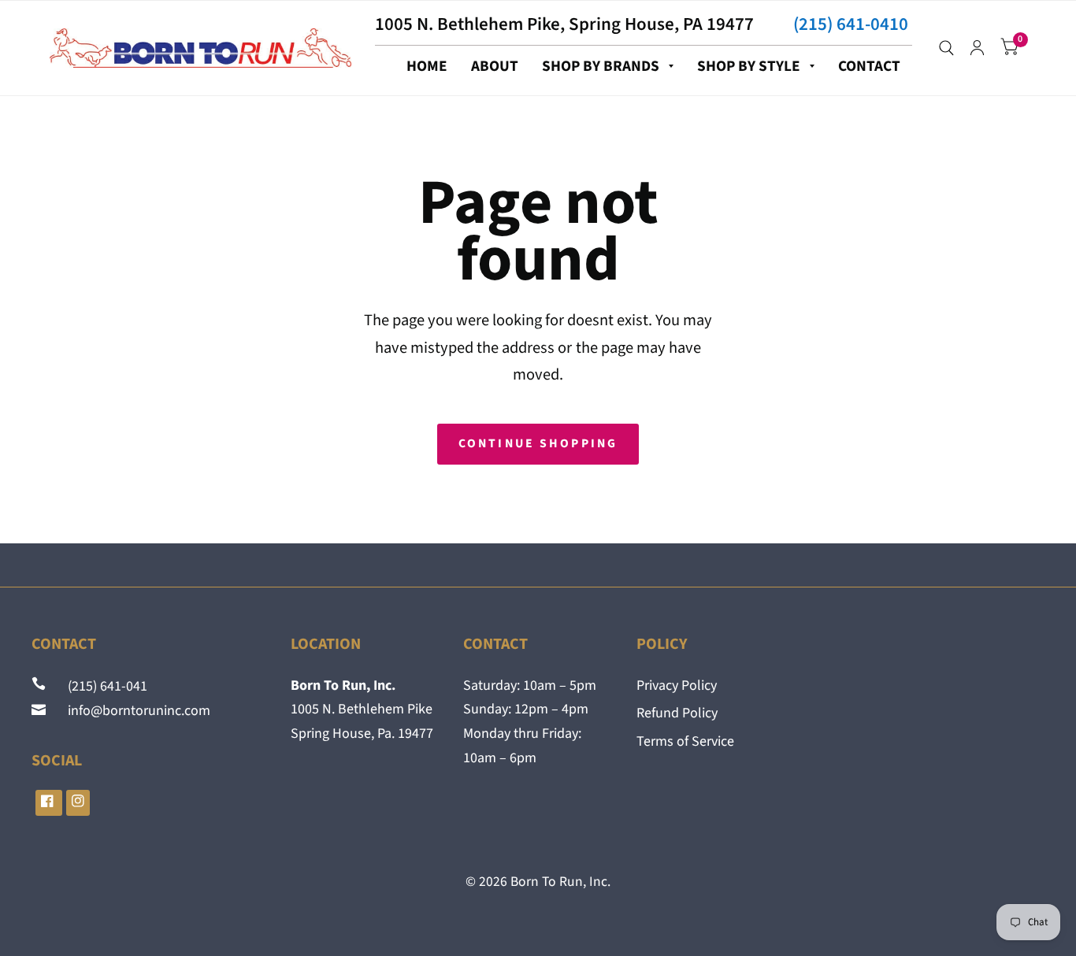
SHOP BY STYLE (748, 66)
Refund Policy (677, 713)
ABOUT (494, 66)
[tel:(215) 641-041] (40, 686)
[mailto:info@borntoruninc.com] (40, 711)
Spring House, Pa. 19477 (362, 733)
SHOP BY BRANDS (600, 66)
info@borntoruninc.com (129, 711)
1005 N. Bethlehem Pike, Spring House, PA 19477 (564, 24)
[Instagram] (78, 803)
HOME (426, 66)
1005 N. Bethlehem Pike (361, 709)
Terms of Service (685, 741)
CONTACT (869, 66)
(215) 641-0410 (850, 24)
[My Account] (977, 48)
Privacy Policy (676, 685)
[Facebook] (48, 803)
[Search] (946, 48)
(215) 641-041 (98, 686)
